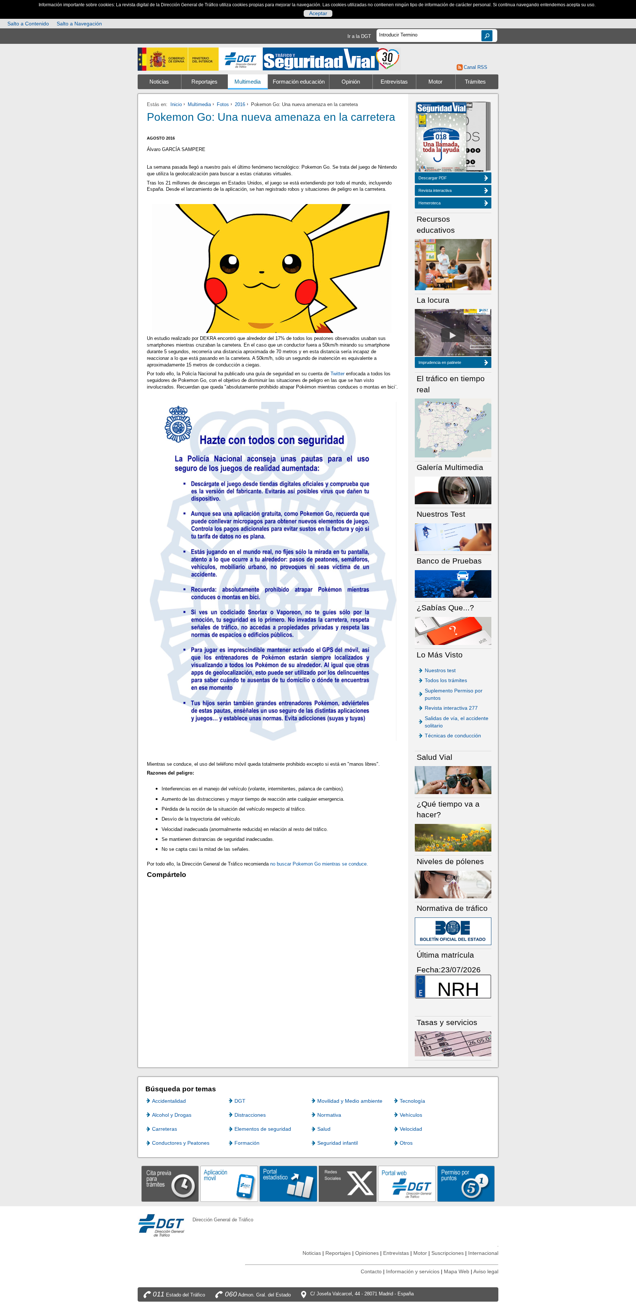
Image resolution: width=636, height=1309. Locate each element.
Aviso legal (485, 1271)
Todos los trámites (446, 680)
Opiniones (367, 1253)
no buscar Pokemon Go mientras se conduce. (319, 864)
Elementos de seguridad (262, 1129)
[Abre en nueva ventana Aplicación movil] (229, 1183)
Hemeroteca (429, 203)
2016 (240, 104)
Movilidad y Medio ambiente (349, 1101)
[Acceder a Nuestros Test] (453, 537)
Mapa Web (456, 1271)
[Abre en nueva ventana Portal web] (407, 1183)
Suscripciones (447, 1253)
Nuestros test (440, 670)
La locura (452, 335)
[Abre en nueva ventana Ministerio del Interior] (178, 59)
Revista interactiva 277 (451, 708)
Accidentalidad (169, 1101)
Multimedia (247, 82)
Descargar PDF (432, 178)
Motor (435, 82)
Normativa (329, 1115)
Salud (324, 1129)
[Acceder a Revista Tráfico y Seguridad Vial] (332, 58)
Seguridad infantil (337, 1143)
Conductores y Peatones (180, 1143)
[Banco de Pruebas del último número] (453, 583)
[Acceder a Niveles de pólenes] (453, 884)
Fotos (223, 104)
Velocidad (411, 1129)
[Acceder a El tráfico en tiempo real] (453, 427)
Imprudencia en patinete (439, 362)
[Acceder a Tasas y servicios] (453, 1043)
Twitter (337, 373)
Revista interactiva (435, 190)
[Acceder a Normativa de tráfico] (453, 931)
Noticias (159, 82)
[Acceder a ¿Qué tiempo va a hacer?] (453, 837)
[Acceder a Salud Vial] (453, 779)
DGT (239, 1101)
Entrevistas (394, 82)
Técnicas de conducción (453, 735)
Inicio (176, 104)
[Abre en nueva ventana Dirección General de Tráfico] (241, 59)
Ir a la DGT (359, 36)
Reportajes (204, 82)
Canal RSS (475, 67)
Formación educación (299, 82)
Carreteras (164, 1129)
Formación (246, 1143)
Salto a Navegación (79, 24)
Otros (406, 1143)
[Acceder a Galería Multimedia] (453, 490)
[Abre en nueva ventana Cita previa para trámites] (170, 1183)
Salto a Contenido (28, 24)
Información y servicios (412, 1271)
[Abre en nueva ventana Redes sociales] (348, 1183)
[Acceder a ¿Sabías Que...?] (453, 630)
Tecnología (412, 1101)
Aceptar (318, 13)
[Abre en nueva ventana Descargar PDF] (441, 137)
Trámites (475, 82)
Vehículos (411, 1115)
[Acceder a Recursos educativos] (453, 264)
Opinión (351, 82)
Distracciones (250, 1115)
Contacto (371, 1271)
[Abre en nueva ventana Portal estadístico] (288, 1183)
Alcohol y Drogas (171, 1115)
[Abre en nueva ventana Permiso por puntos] (466, 1183)
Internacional (483, 1253)
